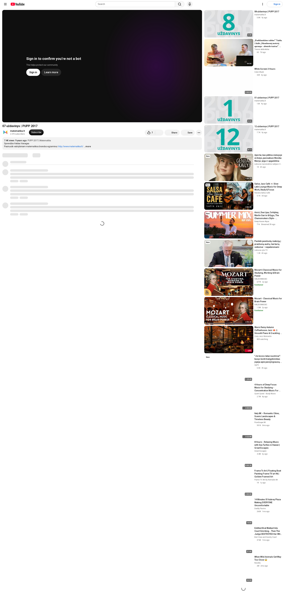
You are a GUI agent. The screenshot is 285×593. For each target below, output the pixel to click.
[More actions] (199, 133)
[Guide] (5, 4)
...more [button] (87, 146)
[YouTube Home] (17, 4)
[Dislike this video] (159, 133)
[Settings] (262, 4)
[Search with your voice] (190, 4)
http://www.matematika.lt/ (70, 146)
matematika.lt (17, 131)
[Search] (179, 4)
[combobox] (136, 4)
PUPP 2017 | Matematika (39, 140)
